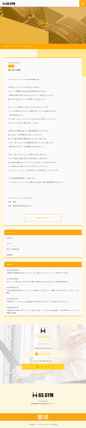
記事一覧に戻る (42, 218)
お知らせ (9, 238)
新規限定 (9, 255)
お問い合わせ (45, 367)
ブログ (11, 66)
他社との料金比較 (12, 249)
